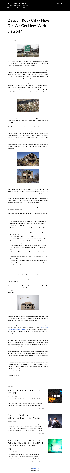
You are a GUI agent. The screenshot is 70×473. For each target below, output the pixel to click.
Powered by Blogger (36, 468)
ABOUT (13, 7)
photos (15, 274)
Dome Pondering (16, 3)
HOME (8, 7)
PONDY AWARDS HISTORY (21, 7)
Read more (41, 408)
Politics (55, 49)
